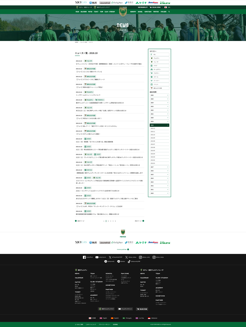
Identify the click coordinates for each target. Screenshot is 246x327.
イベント (156, 84)
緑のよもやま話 (158, 88)
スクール (156, 77)
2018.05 (153, 150)
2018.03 (153, 157)
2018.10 (153, 135)
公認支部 (92, 291)
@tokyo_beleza (132, 257)
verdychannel (102, 257)
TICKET (96, 11)
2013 (152, 182)
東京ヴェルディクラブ (103, 7)
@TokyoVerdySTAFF (117, 257)
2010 (152, 193)
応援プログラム (124, 283)
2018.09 (153, 138)
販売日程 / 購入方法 (79, 298)
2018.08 (153, 141)
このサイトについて (91, 324)
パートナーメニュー (110, 293)
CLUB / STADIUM (110, 11)
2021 (152, 114)
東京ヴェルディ (82, 270)
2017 (152, 167)
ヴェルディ (156, 58)
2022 (152, 110)
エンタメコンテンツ (125, 281)
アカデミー (156, 73)
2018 (152, 125)
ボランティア (93, 289)
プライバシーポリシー (104, 324)
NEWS (77, 11)
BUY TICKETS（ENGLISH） (81, 303)
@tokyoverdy (111, 261)
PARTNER (156, 11)
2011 (152, 189)
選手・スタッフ (93, 276)
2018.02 (153, 160)
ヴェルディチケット (126, 309)
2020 (152, 118)
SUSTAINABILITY (143, 7)
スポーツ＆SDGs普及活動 (111, 279)
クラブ (155, 66)
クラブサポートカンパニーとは (112, 295)
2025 (152, 99)
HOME (76, 42)
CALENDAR (84, 11)
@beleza (123, 261)
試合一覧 (77, 284)
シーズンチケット (79, 294)
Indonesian (154, 318)
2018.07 (153, 144)
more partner (122, 249)
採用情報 (115, 324)
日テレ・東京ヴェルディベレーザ (153, 270)
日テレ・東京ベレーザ (85, 7)
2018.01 (153, 163)
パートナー (156, 81)
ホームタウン (157, 69)
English (105, 318)
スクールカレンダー (110, 281)
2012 (152, 186)
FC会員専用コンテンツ (126, 277)
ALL (155, 54)
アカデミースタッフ (94, 301)
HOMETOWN (148, 11)
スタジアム (92, 286)
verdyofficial (89, 257)
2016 (152, 171)
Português (129, 318)
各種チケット (78, 301)
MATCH (90, 11)
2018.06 (153, 147)
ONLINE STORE (156, 7)
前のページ (81, 221)
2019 (152, 121)
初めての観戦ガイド (79, 288)
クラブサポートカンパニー (111, 297)
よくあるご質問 (79, 324)
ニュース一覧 (83, 42)
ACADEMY (133, 11)
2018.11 (153, 131)
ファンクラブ (124, 276)
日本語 (94, 318)
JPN (169, 7)
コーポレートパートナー (111, 292)
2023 (152, 106)
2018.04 (153, 154)
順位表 (76, 286)
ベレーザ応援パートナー (161, 304)
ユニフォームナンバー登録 (96, 277)
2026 (152, 95)
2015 (152, 174)
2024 (152, 103)
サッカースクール (109, 276)
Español (116, 318)
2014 (152, 178)
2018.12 (153, 128)
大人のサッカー (109, 277)
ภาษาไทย (141, 318)
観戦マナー (92, 287)
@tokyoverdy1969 (135, 261)
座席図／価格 (143, 294)
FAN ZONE (163, 11)
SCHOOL (140, 11)
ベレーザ (156, 62)
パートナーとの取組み (110, 299)
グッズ (122, 279)
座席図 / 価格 (78, 296)
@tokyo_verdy (146, 257)
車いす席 (77, 299)
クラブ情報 (92, 284)
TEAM (101, 11)
